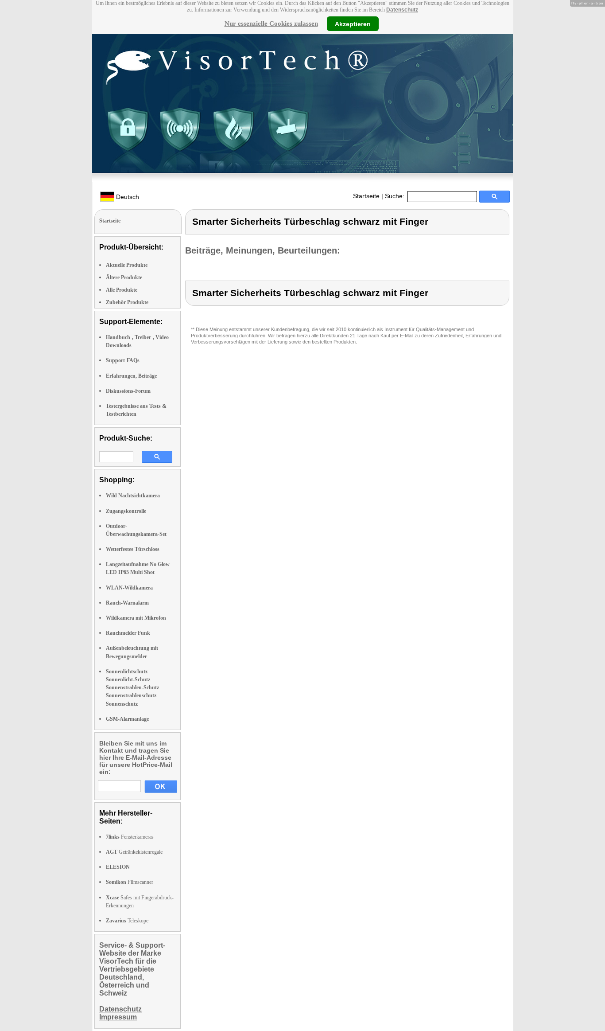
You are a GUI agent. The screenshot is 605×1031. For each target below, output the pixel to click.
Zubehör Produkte (127, 302)
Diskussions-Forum (128, 391)
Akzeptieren (353, 23)
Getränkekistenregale (134, 852)
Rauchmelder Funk (128, 633)
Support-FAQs (123, 360)
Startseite (366, 195)
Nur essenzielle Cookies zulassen (271, 23)
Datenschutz (402, 10)
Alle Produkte (121, 290)
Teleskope (127, 921)
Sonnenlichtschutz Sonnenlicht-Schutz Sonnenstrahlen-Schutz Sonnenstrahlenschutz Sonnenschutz (132, 687)
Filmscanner (129, 882)
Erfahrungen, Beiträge (131, 376)
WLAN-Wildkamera (129, 588)
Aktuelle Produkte (126, 265)
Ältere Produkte (124, 277)
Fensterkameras (130, 837)
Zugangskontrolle (126, 511)
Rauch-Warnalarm (127, 603)
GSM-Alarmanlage (127, 719)
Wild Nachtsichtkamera (133, 495)
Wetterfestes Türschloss (132, 549)
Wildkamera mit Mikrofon (136, 618)
